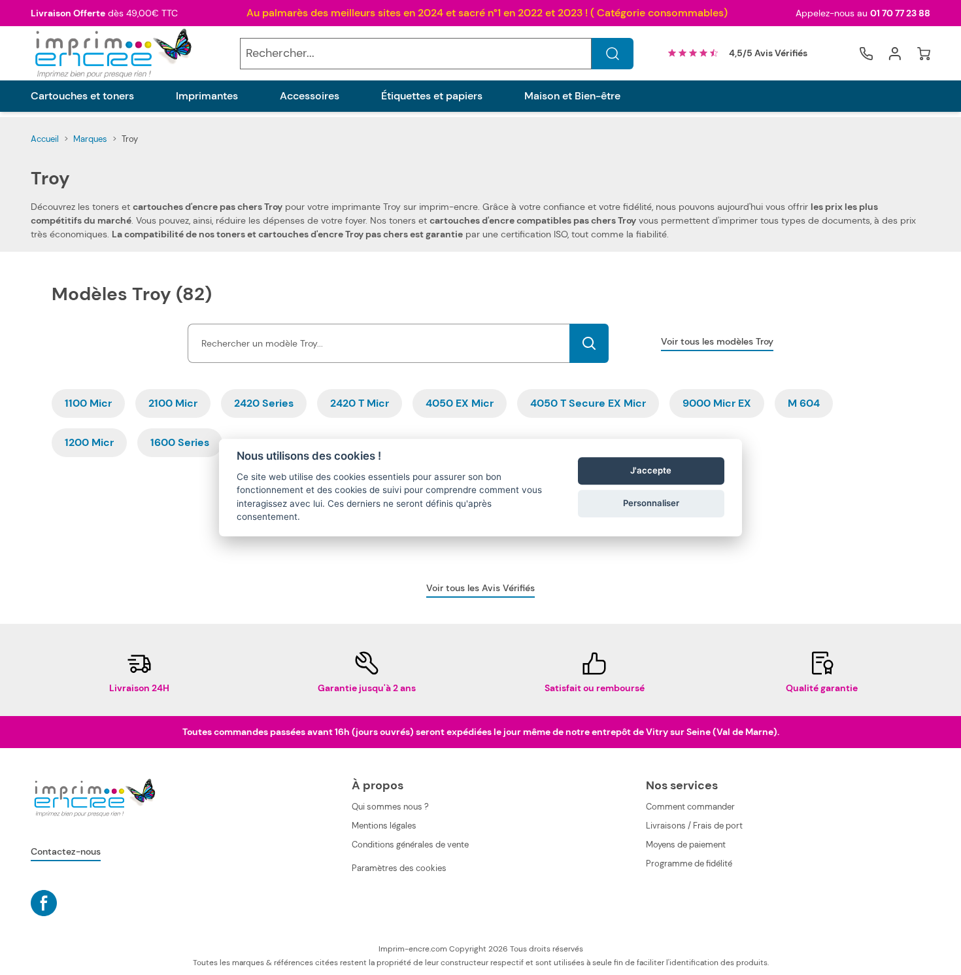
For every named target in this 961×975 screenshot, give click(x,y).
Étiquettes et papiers (431, 96)
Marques (90, 139)
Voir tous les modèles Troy (717, 341)
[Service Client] (866, 53)
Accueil (45, 139)
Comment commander (690, 806)
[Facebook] (44, 903)
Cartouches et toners (82, 96)
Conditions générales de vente (410, 844)
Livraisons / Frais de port (694, 825)
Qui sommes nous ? (390, 806)
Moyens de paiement (686, 844)
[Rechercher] (612, 53)
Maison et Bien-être (572, 96)
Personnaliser (651, 503)
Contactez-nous (66, 851)
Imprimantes (207, 96)
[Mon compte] (895, 53)
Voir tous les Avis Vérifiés (480, 588)
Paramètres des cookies (399, 868)
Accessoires (309, 96)
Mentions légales (384, 825)
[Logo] (112, 53)
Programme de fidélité (689, 863)
